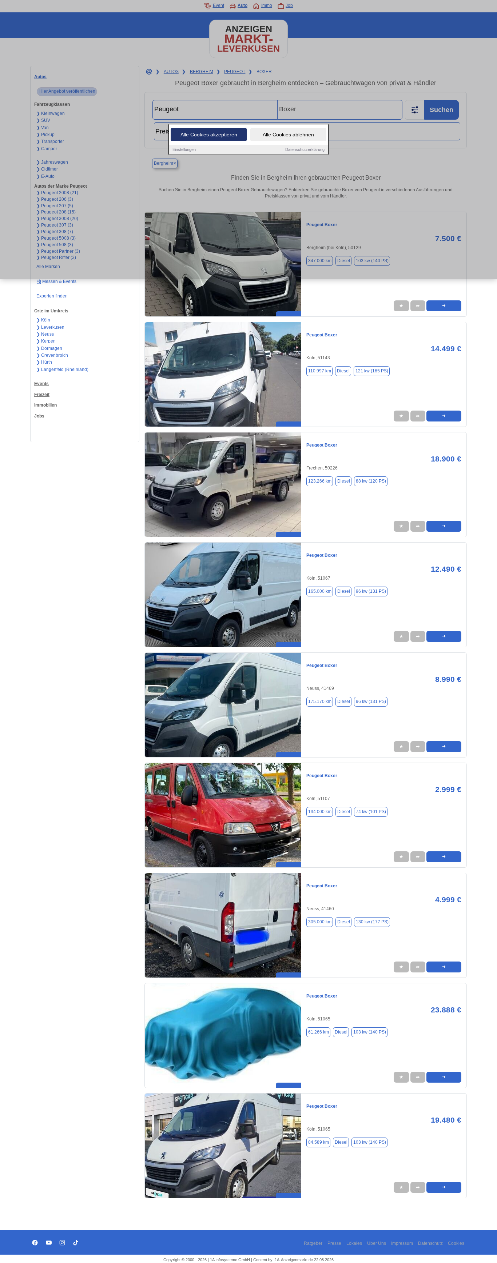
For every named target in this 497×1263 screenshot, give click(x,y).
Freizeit (41, 394)
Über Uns (376, 1243)
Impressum (402, 1243)
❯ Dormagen (49, 348)
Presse (334, 1243)
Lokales (354, 1243)
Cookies (456, 1243)
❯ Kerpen (46, 341)
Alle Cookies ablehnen (288, 134)
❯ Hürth (44, 362)
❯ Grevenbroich (52, 355)
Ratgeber (313, 1243)
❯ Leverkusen (50, 327)
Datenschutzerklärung (305, 149)
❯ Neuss (45, 334)
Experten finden (52, 296)
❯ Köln (43, 320)
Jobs (39, 416)
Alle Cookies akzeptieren (208, 134)
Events (41, 383)
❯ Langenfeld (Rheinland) (62, 369)
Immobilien (45, 405)
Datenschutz (430, 1243)
